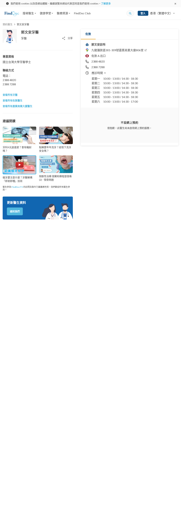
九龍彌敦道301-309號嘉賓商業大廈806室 (117, 50)
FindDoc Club (82, 13)
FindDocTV (17, 187)
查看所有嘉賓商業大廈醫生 (17, 106)
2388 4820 (9, 80)
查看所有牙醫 (10, 94)
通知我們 (15, 211)
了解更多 (106, 3)
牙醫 (24, 38)
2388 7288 (9, 84)
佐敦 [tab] (88, 33)
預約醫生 (8, 24)
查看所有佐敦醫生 (12, 100)
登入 (143, 13)
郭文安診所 (98, 44)
